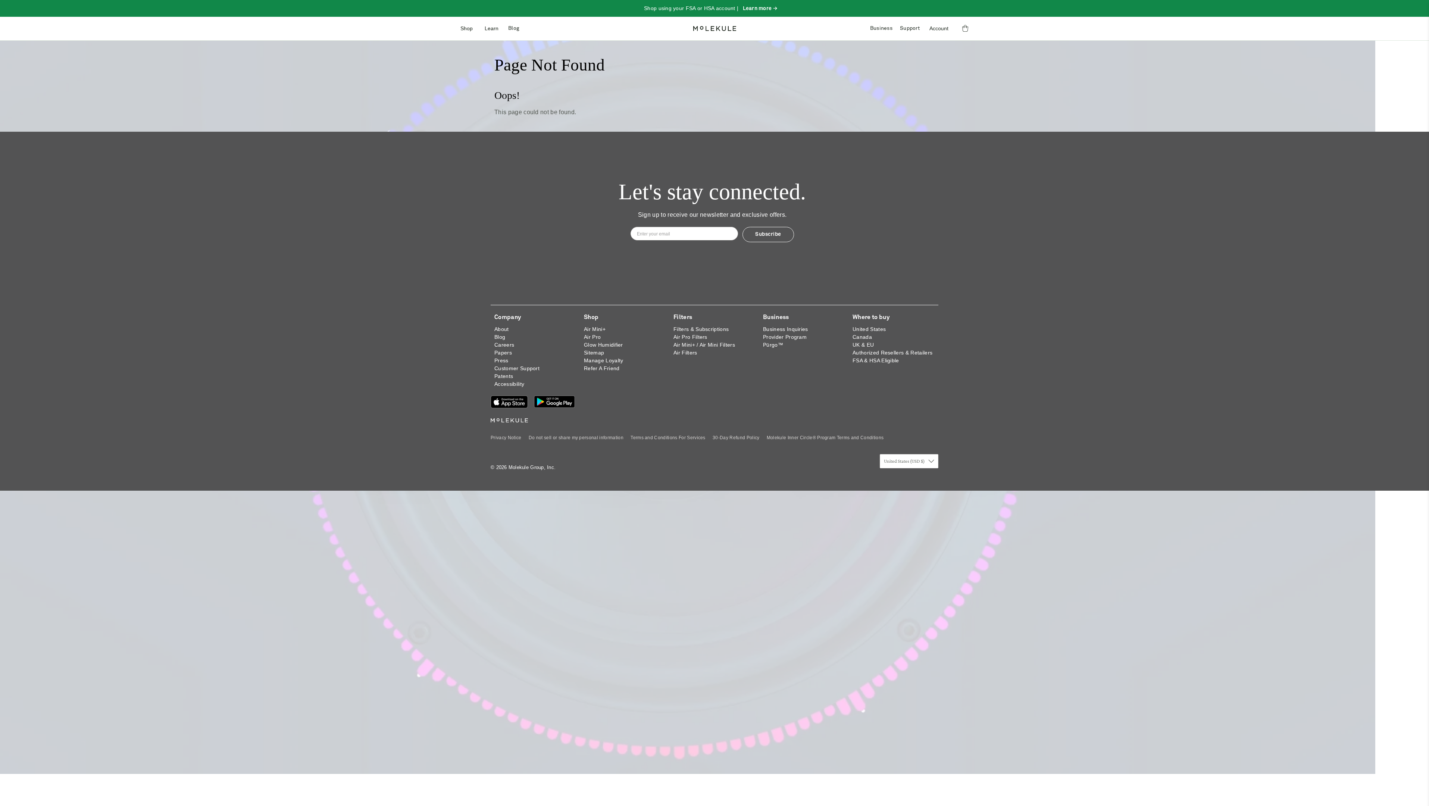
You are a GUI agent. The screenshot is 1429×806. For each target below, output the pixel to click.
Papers (503, 353)
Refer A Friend (601, 368)
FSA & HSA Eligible (876, 360)
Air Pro (592, 337)
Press (501, 360)
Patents (503, 376)
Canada (862, 337)
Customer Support (517, 368)
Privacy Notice (506, 437)
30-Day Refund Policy (736, 437)
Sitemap (594, 353)
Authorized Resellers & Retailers (892, 353)
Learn (491, 28)
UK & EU (863, 345)
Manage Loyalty (603, 360)
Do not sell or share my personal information (576, 437)
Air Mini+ (595, 329)
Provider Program (785, 337)
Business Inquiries (785, 329)
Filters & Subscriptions (701, 329)
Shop (466, 28)
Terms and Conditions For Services (668, 437)
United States (869, 329)
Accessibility (509, 384)
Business (881, 28)
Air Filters (685, 353)
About (501, 329)
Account (938, 28)
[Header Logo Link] (714, 28)
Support (910, 28)
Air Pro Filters (690, 337)
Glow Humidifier (603, 345)
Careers (504, 345)
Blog (513, 28)
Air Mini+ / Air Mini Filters (704, 345)
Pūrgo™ (773, 345)
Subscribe (768, 234)
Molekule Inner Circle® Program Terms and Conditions (825, 437)
